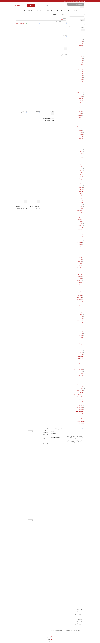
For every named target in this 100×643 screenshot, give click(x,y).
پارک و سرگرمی (81, 358)
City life (80, 105)
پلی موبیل (81, 102)
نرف (82, 318)
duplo (81, 259)
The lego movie (79, 297)
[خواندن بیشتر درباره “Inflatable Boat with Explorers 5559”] (52, 113)
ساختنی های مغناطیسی (79, 407)
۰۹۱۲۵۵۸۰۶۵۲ (68, 1)
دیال (82, 157)
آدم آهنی (81, 367)
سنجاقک (81, 183)
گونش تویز (81, 234)
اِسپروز (81, 50)
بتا (82, 81)
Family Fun (80, 115)
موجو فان (81, 314)
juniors (80, 270)
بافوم (82, 79)
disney (80, 257)
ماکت (82, 380)
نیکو (82, 325)
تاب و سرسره (80, 361)
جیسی (82, 143)
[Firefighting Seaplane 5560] (61, 28)
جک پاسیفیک (81, 141)
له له (82, 303)
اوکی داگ (81, 64)
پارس (82, 96)
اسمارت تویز (80, 54)
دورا (82, 155)
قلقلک (82, 198)
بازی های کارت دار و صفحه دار (77, 399)
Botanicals (80, 248)
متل (82, 308)
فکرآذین (81, 193)
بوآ (82, 90)
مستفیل (81, 312)
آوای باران (81, 45)
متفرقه (81, 306)
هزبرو (82, 331)
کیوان (82, 231)
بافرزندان (81, 77)
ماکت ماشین (79, 382)
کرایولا (82, 204)
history (80, 117)
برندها (83, 33)
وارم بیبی (81, 346)
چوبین (82, 145)
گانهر (82, 232)
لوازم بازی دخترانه (80, 392)
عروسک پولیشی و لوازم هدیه (79, 394)
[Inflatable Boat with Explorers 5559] (48, 66)
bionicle (80, 244)
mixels (81, 278)
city (81, 251)
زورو (82, 172)
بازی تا (82, 73)
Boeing (80, 212)
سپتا (82, 179)
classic (80, 253)
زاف (82, 168)
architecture (79, 242)
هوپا (82, 339)
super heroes (79, 289)
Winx (81, 221)
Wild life (80, 130)
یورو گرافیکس (80, 356)
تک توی (81, 134)
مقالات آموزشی (45, 428)
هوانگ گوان (81, 335)
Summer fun (79, 126)
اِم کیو (82, 60)
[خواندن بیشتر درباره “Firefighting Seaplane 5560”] (65, 48)
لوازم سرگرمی (80, 363)
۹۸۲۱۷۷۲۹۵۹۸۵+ (40, 6)
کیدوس (81, 223)
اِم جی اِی (81, 56)
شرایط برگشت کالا (78, 614)
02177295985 (53, 433)
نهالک (82, 322)
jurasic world (79, 272)
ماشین (82, 377)
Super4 (80, 128)
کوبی (82, 208)
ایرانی (83, 31)
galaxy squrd (79, 267)
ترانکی (82, 132)
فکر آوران (81, 191)
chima (81, 250)
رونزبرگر (81, 164)
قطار (82, 373)
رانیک (82, 160)
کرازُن (82, 202)
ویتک (82, 350)
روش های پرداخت (79, 609)
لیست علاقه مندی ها (45, 430)
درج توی (81, 151)
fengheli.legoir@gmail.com (55, 437)
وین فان (81, 352)
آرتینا (82, 37)
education (80, 261)
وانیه (82, 348)
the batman (80, 295)
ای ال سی (81, 66)
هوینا (82, 344)
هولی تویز (81, 342)
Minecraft (80, 274)
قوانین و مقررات (45, 434)
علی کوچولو (81, 187)
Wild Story (80, 219)
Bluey (81, 246)
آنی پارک (81, 43)
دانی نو (81, 149)
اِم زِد (82, 58)
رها (82, 162)
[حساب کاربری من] (25, 5)
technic (80, 291)
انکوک (82, 62)
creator (80, 255)
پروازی (81, 371)
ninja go (80, 282)
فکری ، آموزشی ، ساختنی (79, 397)
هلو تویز (81, 333)
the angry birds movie (78, 293)
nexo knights (79, 280)
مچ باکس (81, 310)
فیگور (83, 413)
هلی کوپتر (81, 386)
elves (81, 263)
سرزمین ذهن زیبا (80, 181)
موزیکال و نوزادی (81, 418)
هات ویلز (81, 329)
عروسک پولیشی (80, 396)
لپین (82, 238)
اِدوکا (82, 47)
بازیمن (82, 75)
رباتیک (82, 403)
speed (81, 286)
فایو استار (81, 189)
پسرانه (82, 365)
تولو (82, 136)
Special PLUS (79, 124)
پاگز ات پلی (81, 98)
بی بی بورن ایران (80, 92)
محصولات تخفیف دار (80, 421)
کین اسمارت (81, 225)
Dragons (80, 111)
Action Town (79, 210)
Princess (80, 122)
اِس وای (81, 48)
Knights (80, 119)
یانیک (82, 354)
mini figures (80, 276)
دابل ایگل (81, 147)
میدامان (81, 316)
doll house (80, 109)
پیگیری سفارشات (31, 5)
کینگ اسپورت (80, 229)
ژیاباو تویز (81, 174)
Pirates (80, 121)
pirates (80, 284)
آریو (82, 41)
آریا (82, 39)
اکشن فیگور (81, 415)
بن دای (82, 86)
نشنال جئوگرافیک (80, 320)
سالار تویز (81, 177)
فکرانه (82, 196)
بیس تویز (81, 94)
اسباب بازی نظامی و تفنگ (78, 369)
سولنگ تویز (81, 185)
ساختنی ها (81, 405)
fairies (81, 113)
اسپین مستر (81, 52)
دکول (82, 153)
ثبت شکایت (80, 616)
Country (80, 107)
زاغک (82, 166)
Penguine (80, 215)
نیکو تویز (81, 327)
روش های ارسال (79, 621)
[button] (41, 436)
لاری (82, 236)
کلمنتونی (81, 206)
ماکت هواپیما (79, 384)
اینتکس (81, 67)
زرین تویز (81, 170)
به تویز (82, 88)
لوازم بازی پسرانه (80, 375)
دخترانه (82, 388)
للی (82, 301)
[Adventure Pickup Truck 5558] (34, 66)
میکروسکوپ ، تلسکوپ (79, 411)
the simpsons (79, 299)
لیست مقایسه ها (45, 432)
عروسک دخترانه (80, 390)
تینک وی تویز (81, 138)
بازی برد (81, 71)
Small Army (80, 217)
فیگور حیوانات (80, 416)
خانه (66, 14)
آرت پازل (81, 35)
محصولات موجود (81, 423)
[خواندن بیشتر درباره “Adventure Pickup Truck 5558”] (38, 201)
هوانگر (82, 337)
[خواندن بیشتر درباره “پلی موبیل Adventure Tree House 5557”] (25, 201)
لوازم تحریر (81, 409)
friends (80, 265)
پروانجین (81, 100)
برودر (82, 83)
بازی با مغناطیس (80, 69)
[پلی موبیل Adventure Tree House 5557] (21, 66)
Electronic (80, 213)
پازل (82, 401)
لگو (82, 240)
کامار (82, 200)
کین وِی (81, 227)
